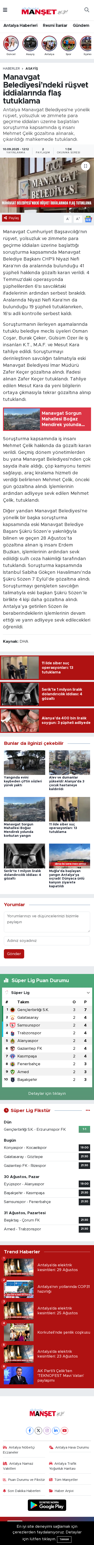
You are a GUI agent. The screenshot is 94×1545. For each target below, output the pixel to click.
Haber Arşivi (64, 1491)
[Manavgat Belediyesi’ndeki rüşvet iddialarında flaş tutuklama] (47, 185)
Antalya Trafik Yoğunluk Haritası (63, 1466)
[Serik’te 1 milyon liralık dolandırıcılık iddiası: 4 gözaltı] (24, 856)
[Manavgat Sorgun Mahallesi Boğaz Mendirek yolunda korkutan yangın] (24, 809)
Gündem (81, 26)
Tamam (64, 1539)
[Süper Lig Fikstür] (88, 1111)
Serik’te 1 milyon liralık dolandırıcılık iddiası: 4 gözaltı (22, 875)
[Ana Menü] (5, 10)
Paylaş (14, 218)
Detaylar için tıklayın (47, 1093)
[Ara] (86, 10)
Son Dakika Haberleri (24, 1491)
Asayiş (32, 68)
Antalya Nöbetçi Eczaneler (19, 1450)
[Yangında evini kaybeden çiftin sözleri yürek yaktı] (24, 762)
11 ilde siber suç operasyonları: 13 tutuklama (63, 828)
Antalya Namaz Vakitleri (18, 1466)
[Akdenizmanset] (45, 9)
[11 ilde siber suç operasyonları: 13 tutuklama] (69, 809)
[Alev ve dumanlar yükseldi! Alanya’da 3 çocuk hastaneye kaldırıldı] (69, 762)
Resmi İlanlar (55, 26)
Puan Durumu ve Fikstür (26, 1480)
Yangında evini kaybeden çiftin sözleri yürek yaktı (23, 781)
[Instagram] (47, 1430)
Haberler (11, 68)
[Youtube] (64, 1430)
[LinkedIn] (56, 1430)
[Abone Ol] (88, 219)
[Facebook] (30, 1430)
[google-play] (47, 1506)
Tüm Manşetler (66, 1480)
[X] (38, 1430)
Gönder (14, 954)
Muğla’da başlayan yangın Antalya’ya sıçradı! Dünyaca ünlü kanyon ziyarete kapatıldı (66, 879)
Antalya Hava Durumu (72, 1447)
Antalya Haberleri (20, 26)
